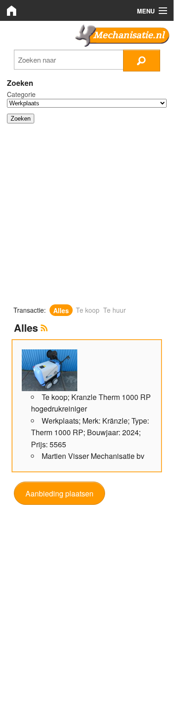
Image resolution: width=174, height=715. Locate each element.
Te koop (87, 310)
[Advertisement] (87, 218)
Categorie (21, 94)
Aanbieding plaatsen (59, 493)
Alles (61, 310)
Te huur (114, 310)
